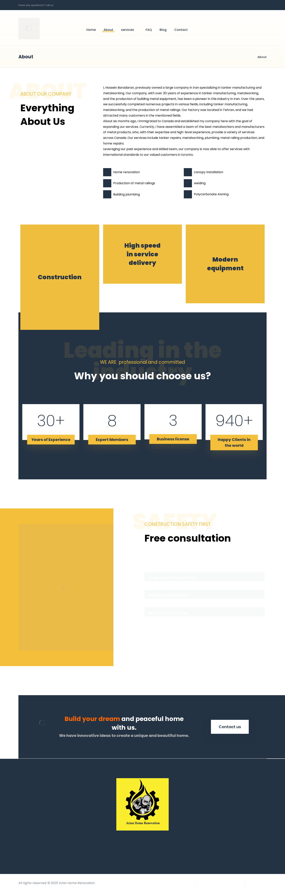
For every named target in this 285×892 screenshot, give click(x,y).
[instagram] (262, 5)
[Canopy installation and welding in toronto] (29, 28)
